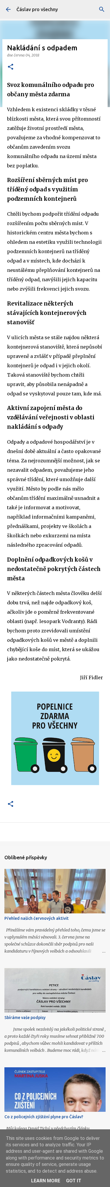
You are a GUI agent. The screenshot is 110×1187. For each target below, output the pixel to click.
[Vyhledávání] (101, 9)
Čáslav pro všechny (37, 9)
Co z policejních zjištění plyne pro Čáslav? (43, 1116)
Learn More (45, 1180)
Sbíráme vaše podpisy (24, 1017)
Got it (73, 1180)
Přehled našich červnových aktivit (36, 918)
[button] (10, 67)
